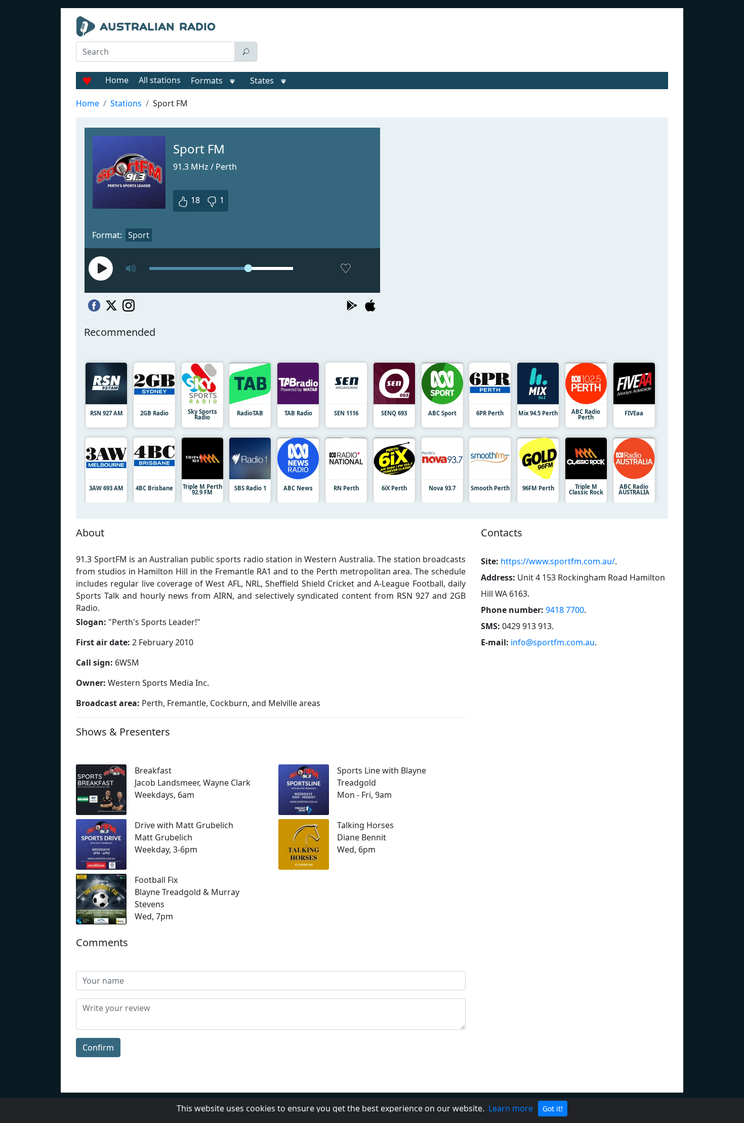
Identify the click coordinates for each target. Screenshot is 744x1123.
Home (117, 80)
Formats (207, 80)
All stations (160, 80)
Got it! (553, 1108)
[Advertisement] (465, 41)
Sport (138, 235)
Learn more (510, 1108)
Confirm (98, 1047)
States (262, 80)
